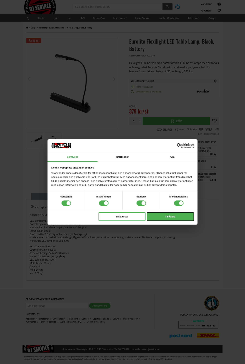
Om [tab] (172, 156)
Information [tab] (122, 156)
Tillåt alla (170, 216)
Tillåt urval (122, 216)
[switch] (103, 203)
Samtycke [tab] (72, 156)
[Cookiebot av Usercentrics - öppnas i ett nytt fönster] (179, 145)
